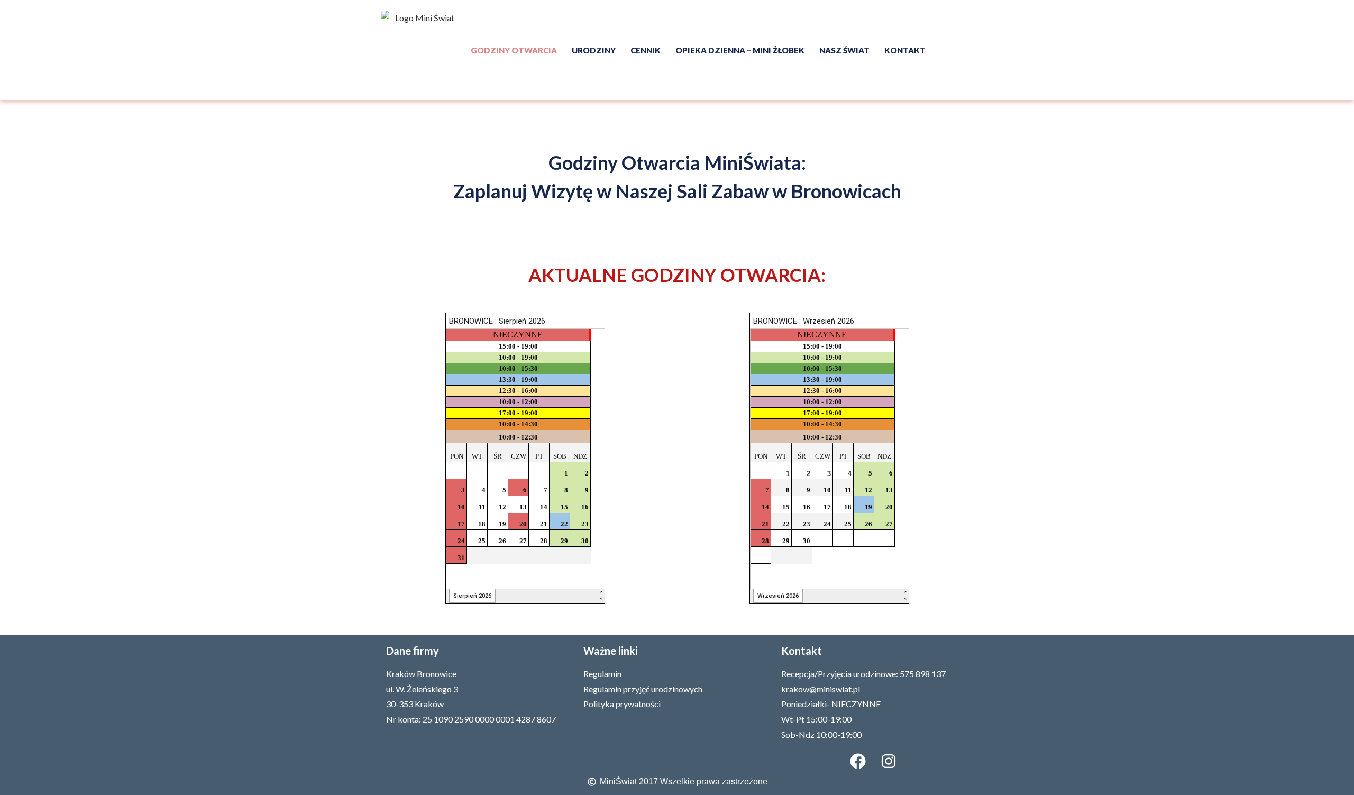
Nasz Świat (844, 50)
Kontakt (905, 50)
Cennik (645, 50)
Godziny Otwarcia (514, 50)
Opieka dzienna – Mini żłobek (739, 50)
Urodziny (594, 50)
